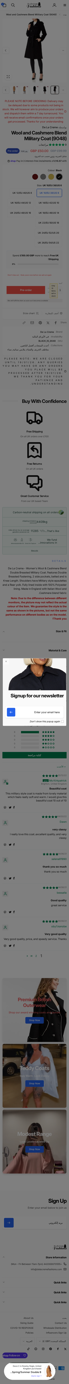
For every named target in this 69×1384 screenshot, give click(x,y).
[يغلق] (6, 661)
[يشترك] (11, 712)
